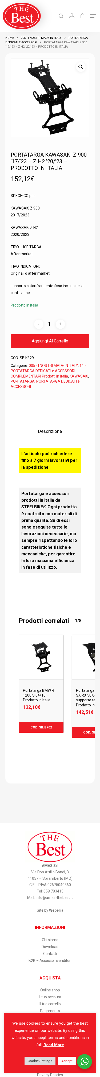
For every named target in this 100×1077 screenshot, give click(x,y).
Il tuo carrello (50, 1004)
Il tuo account (50, 997)
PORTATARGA (23, 381)
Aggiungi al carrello (50, 340)
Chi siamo (50, 940)
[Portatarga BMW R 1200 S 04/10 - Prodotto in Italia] (41, 657)
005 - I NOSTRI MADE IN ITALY (41, 38)
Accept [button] (67, 1061)
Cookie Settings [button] (40, 1061)
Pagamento (50, 1011)
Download (50, 947)
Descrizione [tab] (50, 431)
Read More (53, 1044)
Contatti (50, 954)
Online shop (50, 990)
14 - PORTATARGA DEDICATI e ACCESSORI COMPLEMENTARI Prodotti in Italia (48, 370)
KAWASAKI (79, 376)
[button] (93, 16)
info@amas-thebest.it (54, 897)
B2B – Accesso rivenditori (50, 960)
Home (9, 38)
